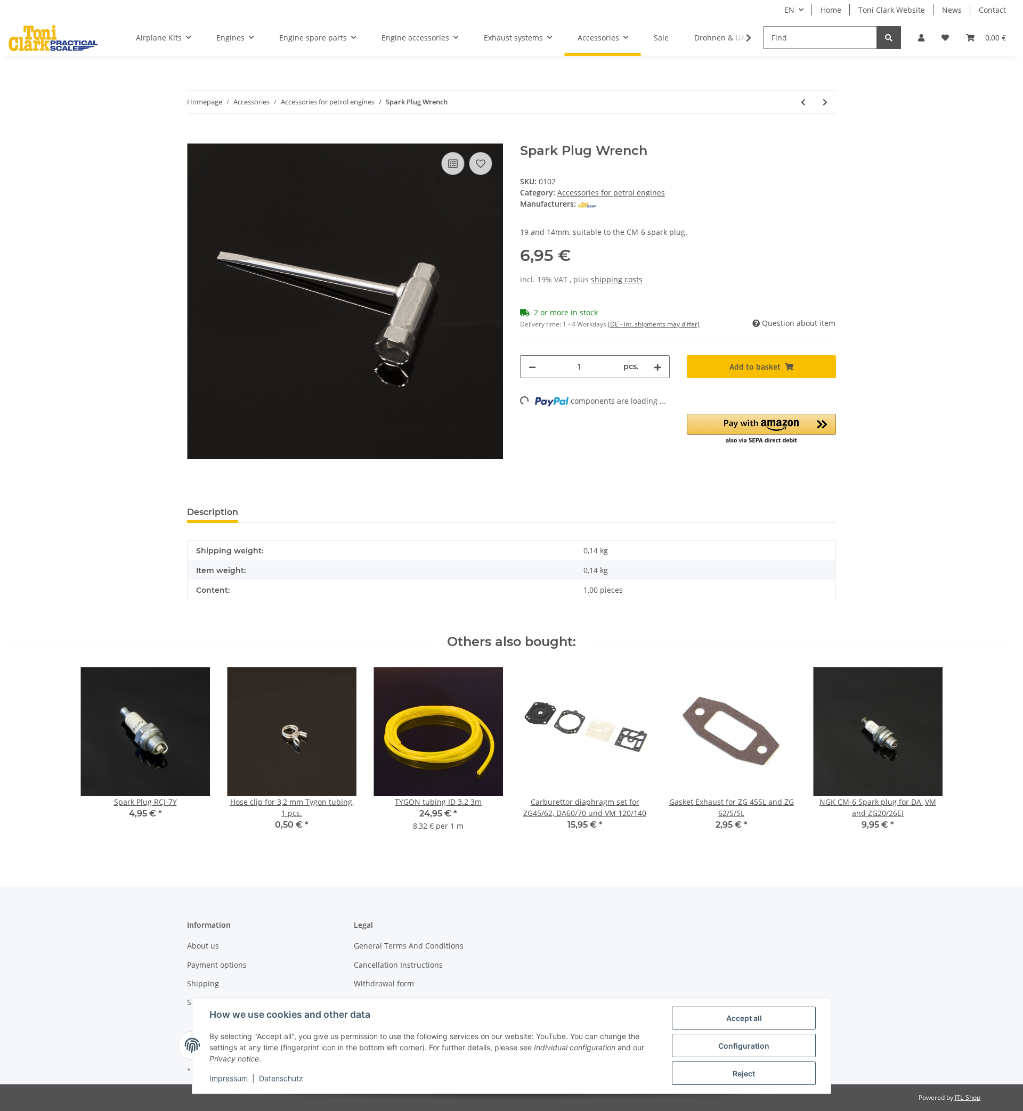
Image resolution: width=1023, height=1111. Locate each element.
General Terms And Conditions (409, 946)
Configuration (743, 1045)
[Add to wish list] (480, 163)
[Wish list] (945, 37)
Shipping (203, 983)
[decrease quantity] (532, 367)
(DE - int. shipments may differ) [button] (654, 324)
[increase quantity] (657, 367)
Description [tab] (212, 512)
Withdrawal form (384, 983)
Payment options (217, 965)
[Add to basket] (195, 137)
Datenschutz (281, 1078)
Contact (992, 10)
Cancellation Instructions (398, 965)
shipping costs (617, 279)
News (952, 10)
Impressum (228, 1078)
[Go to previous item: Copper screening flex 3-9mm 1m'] (803, 102)
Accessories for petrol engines (611, 192)
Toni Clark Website (891, 10)
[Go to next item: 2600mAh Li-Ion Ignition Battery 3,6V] (825, 102)
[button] (921, 37)
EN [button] (789, 10)
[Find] (888, 37)
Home (831, 10)
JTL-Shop (967, 1097)
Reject (744, 1073)
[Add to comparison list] (453, 163)
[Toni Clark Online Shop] (53, 38)
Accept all (744, 1018)
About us (203, 946)
